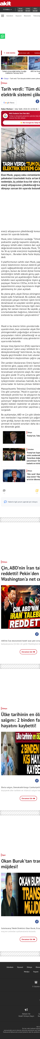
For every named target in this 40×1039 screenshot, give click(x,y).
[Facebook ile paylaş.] (37, 101)
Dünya (6, 79)
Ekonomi (27, 16)
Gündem (9, 16)
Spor (4, 855)
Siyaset (19, 16)
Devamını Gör (27, 652)
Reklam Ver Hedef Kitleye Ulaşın (26, 1015)
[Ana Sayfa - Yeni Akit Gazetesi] (5, 3)
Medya (26, 971)
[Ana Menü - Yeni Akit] (2, 15)
